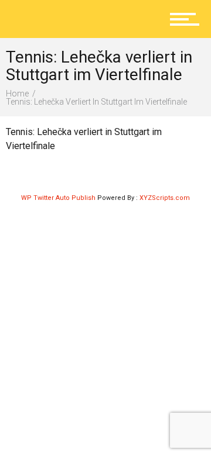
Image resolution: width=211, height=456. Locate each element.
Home (17, 93)
